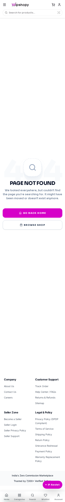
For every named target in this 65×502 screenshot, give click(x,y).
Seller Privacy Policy (15, 430)
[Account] (59, 5)
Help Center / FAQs (45, 391)
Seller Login (10, 424)
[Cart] (53, 5)
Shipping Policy (43, 434)
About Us (9, 386)
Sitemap (39, 403)
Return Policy (42, 440)
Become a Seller (13, 419)
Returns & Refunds (45, 397)
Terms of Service (44, 428)
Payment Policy (43, 451)
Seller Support (12, 436)
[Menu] (4, 4)
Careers (8, 397)
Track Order (41, 386)
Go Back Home (34, 213)
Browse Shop (34, 224)
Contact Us (10, 391)
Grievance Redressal (46, 445)
